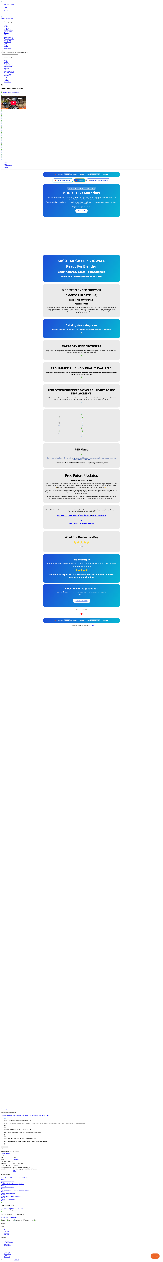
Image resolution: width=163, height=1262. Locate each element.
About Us (6, 1241)
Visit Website (4, 1208)
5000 (48, 1115)
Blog (5, 1255)
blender (17, 1115)
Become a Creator (9, 4)
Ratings (6, 167)
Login (5, 7)
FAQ (5, 164)
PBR (30, 1115)
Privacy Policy (13, 1217)
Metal (17, 92)
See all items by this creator (15, 1208)
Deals (5, 43)
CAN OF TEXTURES (8, 92)
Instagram (6, 1233)
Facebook (6, 1231)
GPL (14, 1171)
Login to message (5, 1153)
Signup (6, 10)
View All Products (9, 37)
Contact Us (7, 1257)
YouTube (6, 1234)
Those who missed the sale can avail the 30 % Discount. (16, 1177)
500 (37, 1115)
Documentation (8, 165)
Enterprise (7, 1244)
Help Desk (7, 1252)
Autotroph (16, 1260)
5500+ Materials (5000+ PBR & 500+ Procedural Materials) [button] (20, 1138)
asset (40, 1115)
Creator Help (7, 1254)
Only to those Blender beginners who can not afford (15, 1190)
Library (3, 1115)
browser (34, 1115)
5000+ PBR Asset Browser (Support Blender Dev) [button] (17, 1120)
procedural (8, 1115)
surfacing (21, 1115)
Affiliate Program (8, 1242)
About (5, 162)
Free (5, 34)
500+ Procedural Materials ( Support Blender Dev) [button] (17, 1129)
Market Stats (7, 1245)
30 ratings (16, 1159)
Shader (13, 1115)
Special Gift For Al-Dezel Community (11, 1196)
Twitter (6, 1230)
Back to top (4, 1109)
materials (44, 1115)
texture (26, 1115)
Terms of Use (4, 1217)
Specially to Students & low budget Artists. (12, 1184)
